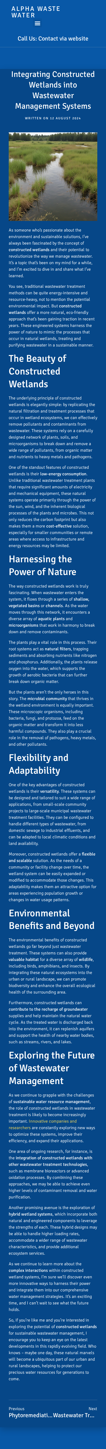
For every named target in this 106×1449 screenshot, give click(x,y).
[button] (37, 22)
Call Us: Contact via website (53, 38)
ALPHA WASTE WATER (36, 12)
